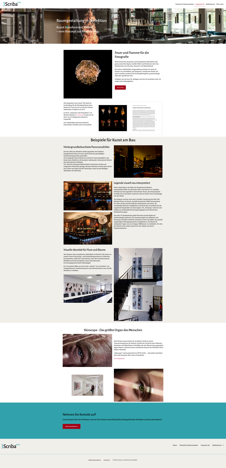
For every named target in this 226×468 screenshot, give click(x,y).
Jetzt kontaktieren (71, 426)
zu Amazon (79, 115)
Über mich (220, 4)
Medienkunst (210, 4)
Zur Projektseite (119, 358)
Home (175, 445)
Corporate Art (199, 4)
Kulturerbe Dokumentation (185, 4)
